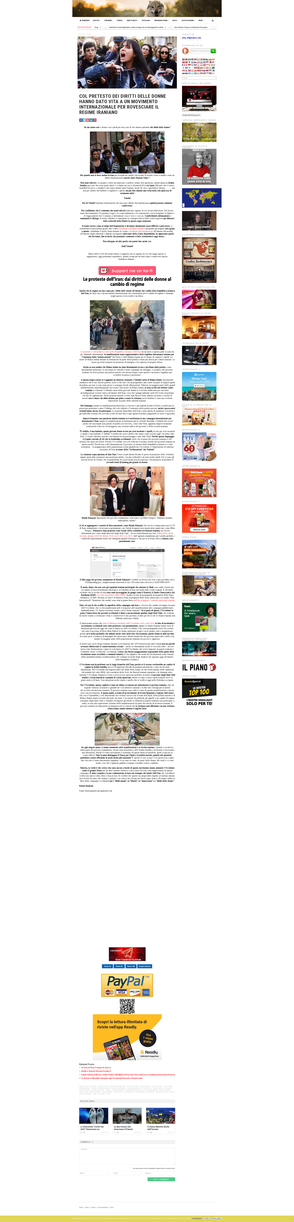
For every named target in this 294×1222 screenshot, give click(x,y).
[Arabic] (189, 59)
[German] (189, 64)
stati (108, 1094)
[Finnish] (213, 62)
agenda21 (93, 1086)
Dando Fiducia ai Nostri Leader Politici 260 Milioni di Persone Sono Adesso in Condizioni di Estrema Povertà (128, 1075)
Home (81, 1207)
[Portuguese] (198, 70)
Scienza (119, 20)
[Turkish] (204, 73)
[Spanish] (192, 73)
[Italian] (213, 64)
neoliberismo (140, 1092)
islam (86, 1092)
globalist (168, 1088)
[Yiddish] (213, 73)
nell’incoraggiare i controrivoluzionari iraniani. (154, 600)
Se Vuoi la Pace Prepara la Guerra (96, 1067)
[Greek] (192, 64)
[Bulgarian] (210, 59)
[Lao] (195, 67)
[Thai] (201, 73)
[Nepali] (186, 70)
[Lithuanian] (201, 67)
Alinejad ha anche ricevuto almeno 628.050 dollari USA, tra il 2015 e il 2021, (126, 534)
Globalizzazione (97, 1090)
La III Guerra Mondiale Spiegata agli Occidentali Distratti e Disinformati (111, 1078)
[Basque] (198, 59)
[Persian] (192, 70)
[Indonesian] (207, 64)
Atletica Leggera (188, 20)
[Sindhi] (213, 70)
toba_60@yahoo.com (191, 37)
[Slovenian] (186, 73)
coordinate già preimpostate (140, 231)
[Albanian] (186, 59)
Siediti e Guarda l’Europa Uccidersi (96, 1071)
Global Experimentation (101, 1088)
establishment (84, 1088)
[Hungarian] (201, 64)
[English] (204, 62)
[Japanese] (183, 67)
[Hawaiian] (195, 64)
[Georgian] (186, 64)
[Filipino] (210, 62)
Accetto (206, 1218)
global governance (118, 1088)
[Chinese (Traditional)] (186, 62)
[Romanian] (201, 70)
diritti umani (168, 1086)
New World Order (160, 20)
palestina (101, 1094)
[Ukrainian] (207, 73)
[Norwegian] (189, 70)
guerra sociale (165, 1090)
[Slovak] (183, 73)
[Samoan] (207, 70)
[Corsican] (189, 62)
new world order (162, 1092)
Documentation (103, 1207)
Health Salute (132, 20)
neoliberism (129, 1092)
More (200, 20)
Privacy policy (197, 1218)
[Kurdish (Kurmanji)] (192, 67)
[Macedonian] (207, 67)
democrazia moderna (117, 1086)
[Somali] (189, 73)
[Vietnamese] (210, 73)
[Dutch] (201, 62)
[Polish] (195, 70)
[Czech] (195, 62)
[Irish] (210, 64)
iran (80, 1092)
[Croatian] (192, 62)
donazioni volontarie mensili (131, 228)
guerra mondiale (151, 1090)
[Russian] (204, 70)
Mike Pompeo (118, 1092)
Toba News (108, 20)
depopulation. (145, 1086)
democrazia (103, 1086)
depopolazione (132, 1086)
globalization (84, 1090)
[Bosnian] (207, 59)
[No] (291, 1219)
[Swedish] (195, 73)
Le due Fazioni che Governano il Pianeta (123, 1128)
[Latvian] (198, 67)
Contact (93, 1207)
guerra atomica (118, 1090)
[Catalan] (213, 59)
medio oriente (107, 1092)
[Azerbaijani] (195, 59)
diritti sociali (157, 1086)
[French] (183, 64)
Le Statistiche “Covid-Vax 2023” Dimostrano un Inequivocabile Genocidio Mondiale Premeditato (92, 1128)
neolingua (150, 1092)
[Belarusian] (201, 59)
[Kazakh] (186, 67)
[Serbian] (210, 70)
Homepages (86, 20)
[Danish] (198, 62)
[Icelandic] (204, 64)
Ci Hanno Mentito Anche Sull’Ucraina (158, 1128)
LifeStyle (96, 20)
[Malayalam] (210, 67)
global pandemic (133, 1088)
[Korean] (189, 67)
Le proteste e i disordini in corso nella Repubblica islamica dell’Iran (111, 351)
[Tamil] (198, 73)
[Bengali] (204, 59)
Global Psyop (146, 1088)
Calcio (174, 20)
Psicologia (146, 20)
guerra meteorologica (134, 1090)
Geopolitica (84, 34)
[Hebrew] (198, 64)
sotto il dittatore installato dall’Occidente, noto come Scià (128, 623)
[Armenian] (192, 59)
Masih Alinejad (95, 1092)
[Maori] (213, 67)
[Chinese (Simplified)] (183, 62)
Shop (86, 1207)
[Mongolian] (183, 70)
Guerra (108, 1090)
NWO (94, 1094)
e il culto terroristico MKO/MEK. (111, 595)
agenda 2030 (83, 1086)
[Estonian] (207, 62)
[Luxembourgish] (204, 67)
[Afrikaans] (183, 59)
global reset (158, 1088)
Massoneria (136, 1132)
